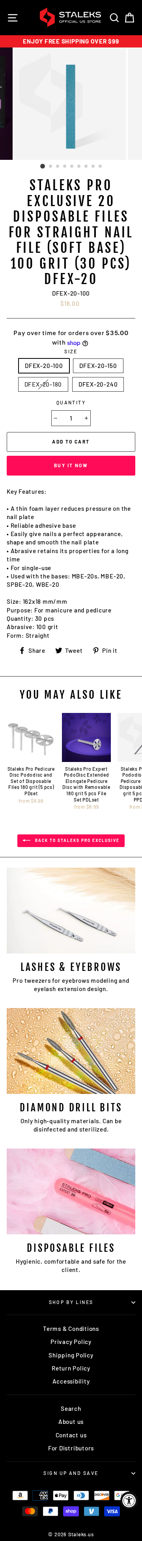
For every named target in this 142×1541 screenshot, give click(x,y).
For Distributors (71, 1448)
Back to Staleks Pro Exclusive (77, 840)
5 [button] (72, 167)
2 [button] (51, 167)
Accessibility (71, 1381)
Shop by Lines (71, 1302)
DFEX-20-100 (44, 365)
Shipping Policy (71, 1355)
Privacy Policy (71, 1341)
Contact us (71, 1435)
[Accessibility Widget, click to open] (129, 1500)
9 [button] (101, 167)
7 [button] (86, 167)
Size (71, 351)
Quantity (71, 402)
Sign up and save (70, 1473)
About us (71, 1421)
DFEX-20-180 (43, 384)
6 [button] (79, 167)
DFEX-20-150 (98, 365)
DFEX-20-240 (98, 384)
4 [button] (65, 167)
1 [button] (42, 166)
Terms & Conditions (71, 1328)
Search (71, 1408)
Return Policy (71, 1368)
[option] (71, 41)
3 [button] (58, 167)
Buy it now (71, 465)
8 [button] (93, 167)
